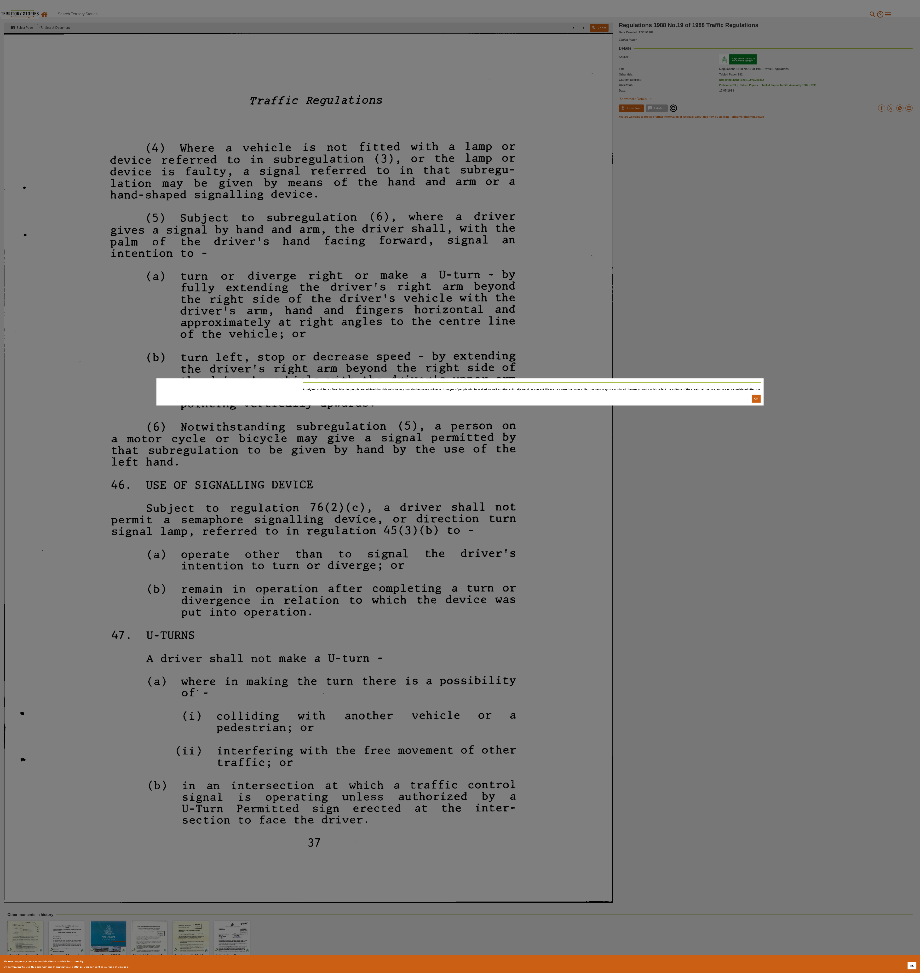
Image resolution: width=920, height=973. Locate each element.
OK (756, 398)
